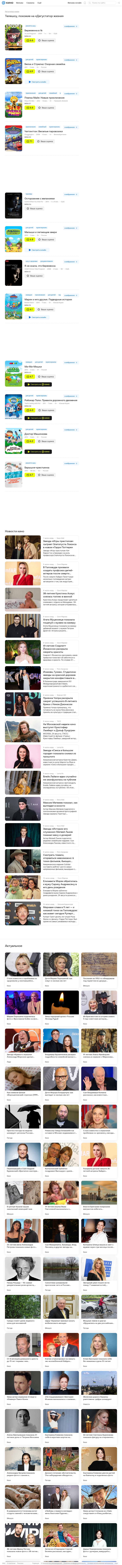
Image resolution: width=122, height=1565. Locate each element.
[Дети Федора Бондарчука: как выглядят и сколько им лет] (61, 1084)
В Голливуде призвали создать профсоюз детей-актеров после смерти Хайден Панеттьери (58, 570)
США (55, 33)
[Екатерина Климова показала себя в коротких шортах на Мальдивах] (61, 1427)
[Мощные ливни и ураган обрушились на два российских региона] (99, 1313)
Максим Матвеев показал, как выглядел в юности (60, 804)
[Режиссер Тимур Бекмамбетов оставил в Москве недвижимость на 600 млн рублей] (61, 1122)
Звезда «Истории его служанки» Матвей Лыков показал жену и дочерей (58, 832)
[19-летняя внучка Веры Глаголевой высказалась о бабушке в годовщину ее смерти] (61, 1198)
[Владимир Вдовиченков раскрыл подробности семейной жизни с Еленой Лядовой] (61, 1046)
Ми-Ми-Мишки (33, 366)
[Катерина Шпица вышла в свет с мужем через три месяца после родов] (99, 1236)
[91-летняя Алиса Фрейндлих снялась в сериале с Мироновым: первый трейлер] (99, 1046)
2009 (40, 33)
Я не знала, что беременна (40, 266)
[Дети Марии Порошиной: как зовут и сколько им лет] (61, 970)
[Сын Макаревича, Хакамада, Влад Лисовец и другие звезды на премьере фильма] (61, 1236)
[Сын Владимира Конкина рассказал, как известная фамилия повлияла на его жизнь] (99, 1084)
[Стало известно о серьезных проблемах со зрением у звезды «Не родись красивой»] (99, 1122)
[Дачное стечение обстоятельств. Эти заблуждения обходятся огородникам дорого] (61, 1465)
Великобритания (60, 134)
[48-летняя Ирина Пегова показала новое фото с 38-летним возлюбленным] (23, 1541)
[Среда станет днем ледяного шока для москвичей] (23, 1313)
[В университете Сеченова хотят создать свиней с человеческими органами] (23, 1503)
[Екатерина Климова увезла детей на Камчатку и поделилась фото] (99, 1465)
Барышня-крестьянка (37, 467)
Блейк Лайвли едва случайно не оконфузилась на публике (59, 778)
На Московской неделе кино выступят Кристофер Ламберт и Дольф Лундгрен (59, 727)
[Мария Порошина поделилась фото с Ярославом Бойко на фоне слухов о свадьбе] (23, 1008)
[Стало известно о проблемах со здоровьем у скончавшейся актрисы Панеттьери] (23, 970)
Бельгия (65, 101)
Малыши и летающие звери (41, 232)
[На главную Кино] (9, 3)
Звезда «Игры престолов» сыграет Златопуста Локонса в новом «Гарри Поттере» (59, 544)
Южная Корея (58, 302)
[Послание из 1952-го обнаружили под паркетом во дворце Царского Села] (99, 970)
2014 (47, 202)
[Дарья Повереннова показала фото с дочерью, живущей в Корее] (99, 1541)
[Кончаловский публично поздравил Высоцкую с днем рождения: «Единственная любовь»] (61, 1160)
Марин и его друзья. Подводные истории (48, 299)
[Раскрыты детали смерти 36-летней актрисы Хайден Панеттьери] (99, 1160)
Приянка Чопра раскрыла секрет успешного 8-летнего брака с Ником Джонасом (60, 701)
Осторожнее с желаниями (40, 198)
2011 (26, 67)
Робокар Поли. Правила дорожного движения (51, 400)
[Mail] (3, 3)
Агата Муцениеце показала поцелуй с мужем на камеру (59, 621)
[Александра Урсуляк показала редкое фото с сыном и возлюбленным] (23, 1465)
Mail (3, 1563)
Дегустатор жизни (12, 11)
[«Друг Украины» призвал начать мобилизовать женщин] (61, 1313)
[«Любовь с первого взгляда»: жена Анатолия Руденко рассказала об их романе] (61, 1503)
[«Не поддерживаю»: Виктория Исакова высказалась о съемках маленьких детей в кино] (61, 1389)
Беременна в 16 (33, 30)
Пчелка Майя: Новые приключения (44, 98)
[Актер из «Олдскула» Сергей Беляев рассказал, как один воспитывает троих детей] (61, 1541)
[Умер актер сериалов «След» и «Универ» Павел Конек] (23, 1389)
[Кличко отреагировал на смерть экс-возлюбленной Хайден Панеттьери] (61, 1351)
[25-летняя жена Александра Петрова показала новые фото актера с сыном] (23, 1236)
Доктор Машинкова (36, 434)
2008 (38, 134)
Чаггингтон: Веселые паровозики (44, 131)
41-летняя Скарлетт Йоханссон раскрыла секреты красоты (55, 649)
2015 (26, 235)
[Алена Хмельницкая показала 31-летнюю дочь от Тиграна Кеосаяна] (23, 1427)
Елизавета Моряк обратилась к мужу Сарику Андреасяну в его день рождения (60, 884)
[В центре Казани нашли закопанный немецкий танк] (23, 1198)
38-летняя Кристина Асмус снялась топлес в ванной (59, 595)
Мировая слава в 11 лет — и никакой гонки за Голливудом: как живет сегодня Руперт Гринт (60, 910)
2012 (38, 101)
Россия (43, 67)
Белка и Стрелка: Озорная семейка (45, 64)
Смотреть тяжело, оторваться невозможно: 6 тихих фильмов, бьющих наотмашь (58, 858)
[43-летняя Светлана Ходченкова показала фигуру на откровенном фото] (99, 1427)
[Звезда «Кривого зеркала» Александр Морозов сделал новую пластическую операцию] (23, 1046)
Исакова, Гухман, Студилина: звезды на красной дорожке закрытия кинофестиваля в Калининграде (59, 675)
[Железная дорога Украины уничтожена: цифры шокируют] (99, 1389)
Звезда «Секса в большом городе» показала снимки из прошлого (59, 753)
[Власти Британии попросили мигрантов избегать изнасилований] (99, 1198)
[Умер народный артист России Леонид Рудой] (61, 1008)
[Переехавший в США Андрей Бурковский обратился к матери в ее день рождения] (23, 1160)
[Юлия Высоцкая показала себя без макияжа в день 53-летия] (99, 1351)
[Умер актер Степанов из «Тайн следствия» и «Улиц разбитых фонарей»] (99, 1503)
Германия (57, 101)
